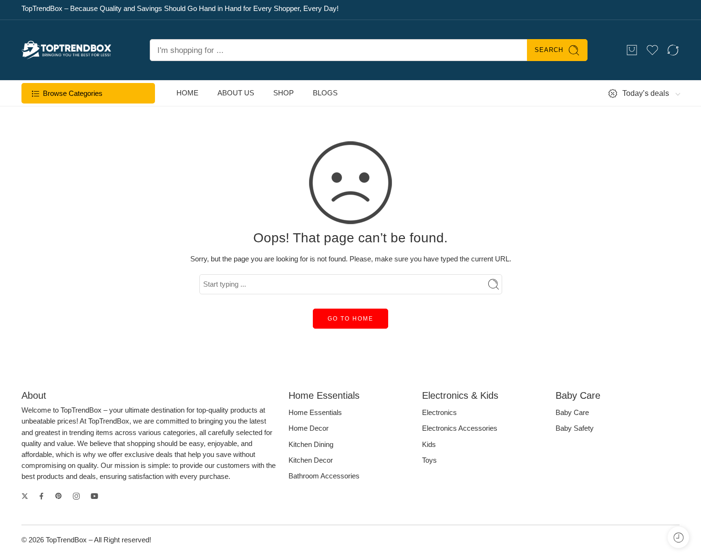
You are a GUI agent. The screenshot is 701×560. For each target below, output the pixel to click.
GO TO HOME (350, 318)
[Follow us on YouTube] (94, 496)
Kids (429, 444)
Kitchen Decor (311, 460)
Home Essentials (315, 412)
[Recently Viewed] (678, 537)
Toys (429, 460)
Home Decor (309, 428)
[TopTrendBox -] (66, 50)
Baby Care (572, 412)
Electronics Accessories (459, 428)
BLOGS (325, 93)
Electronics (439, 412)
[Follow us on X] (24, 496)
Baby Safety (575, 428)
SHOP (283, 93)
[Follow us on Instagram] (76, 496)
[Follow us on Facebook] (41, 496)
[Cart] (632, 50)
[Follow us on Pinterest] (58, 496)
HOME (187, 93)
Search (549, 49)
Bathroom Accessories (324, 476)
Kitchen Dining (311, 444)
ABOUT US (235, 93)
